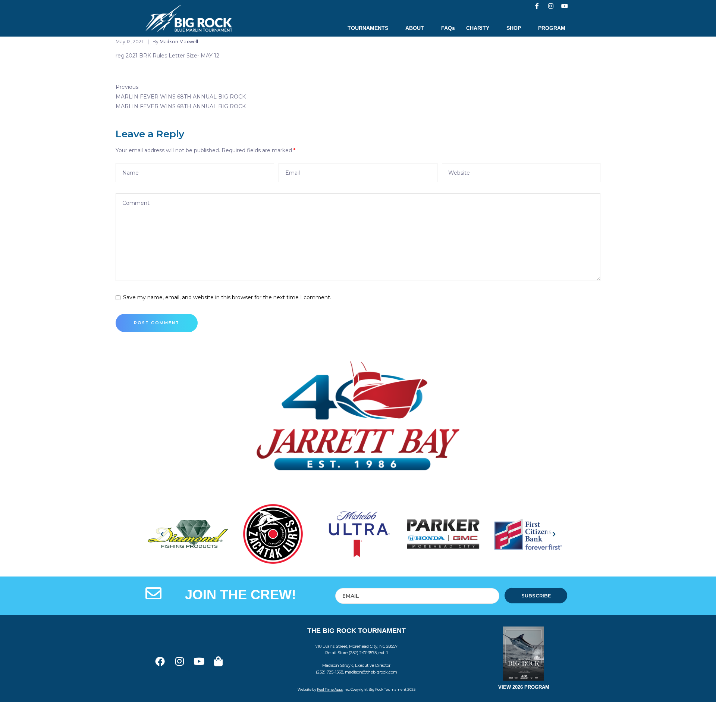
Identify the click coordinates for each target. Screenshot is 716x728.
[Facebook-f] (537, 6)
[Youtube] (565, 6)
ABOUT (414, 28)
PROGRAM (551, 28)
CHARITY (477, 28)
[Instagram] (551, 6)
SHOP (513, 28)
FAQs (448, 28)
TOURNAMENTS (368, 28)
